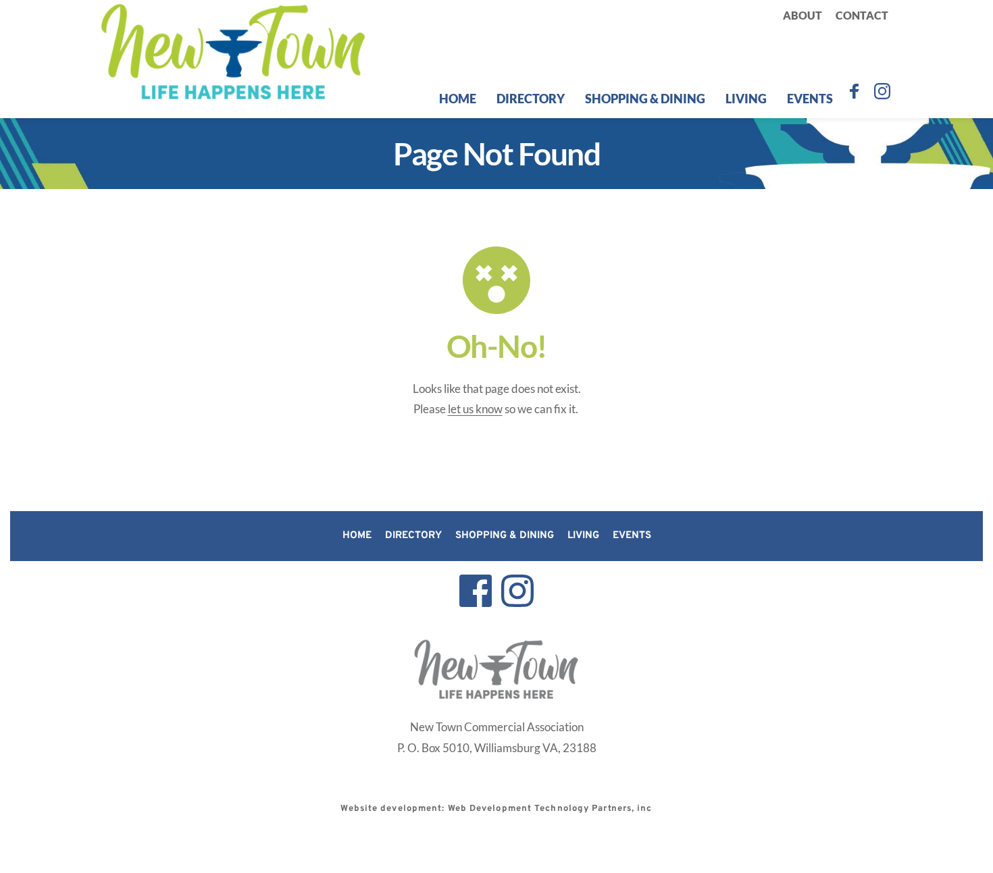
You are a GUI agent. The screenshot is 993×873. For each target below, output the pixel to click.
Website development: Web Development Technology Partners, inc (496, 808)
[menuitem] (802, 15)
